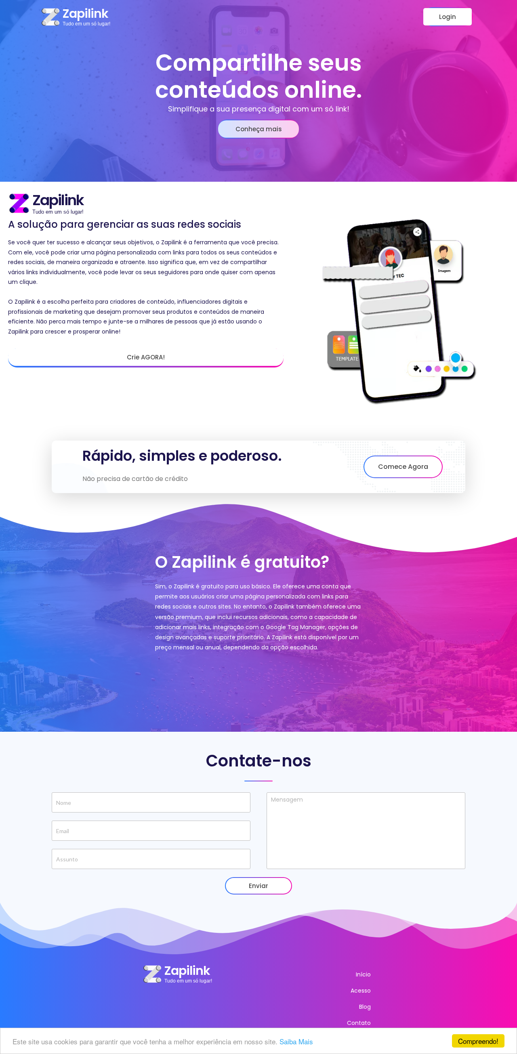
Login (447, 17)
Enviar (258, 886)
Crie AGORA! (146, 357)
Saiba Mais (296, 1041)
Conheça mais (258, 129)
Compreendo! (478, 1041)
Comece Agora (403, 466)
